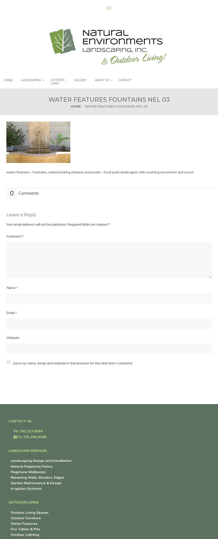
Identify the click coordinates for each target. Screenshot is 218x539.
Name (12, 288)
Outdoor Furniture (26, 518)
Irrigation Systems (26, 488)
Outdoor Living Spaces (30, 512)
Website (12, 337)
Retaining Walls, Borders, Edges (37, 477)
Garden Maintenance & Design (36, 483)
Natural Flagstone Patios (32, 466)
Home (76, 106)
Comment (15, 236)
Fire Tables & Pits (25, 529)
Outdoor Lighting (25, 534)
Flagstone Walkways (28, 472)
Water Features (24, 523)
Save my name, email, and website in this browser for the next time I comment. (73, 363)
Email (11, 313)
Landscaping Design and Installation (41, 460)
